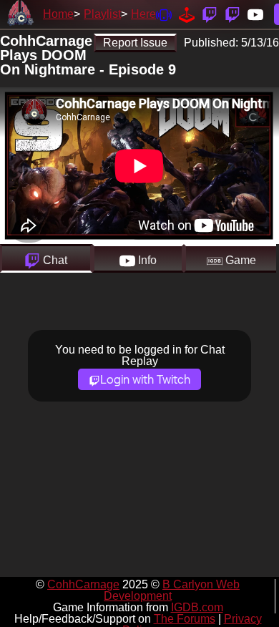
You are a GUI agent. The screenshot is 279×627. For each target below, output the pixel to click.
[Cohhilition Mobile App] (164, 14)
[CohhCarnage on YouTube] (255, 14)
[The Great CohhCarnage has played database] (187, 14)
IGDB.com (197, 607)
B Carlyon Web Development (172, 590)
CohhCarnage (83, 584)
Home (58, 14)
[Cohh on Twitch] (232, 14)
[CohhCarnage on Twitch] (209, 14)
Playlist (102, 14)
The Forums (184, 619)
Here (143, 14)
